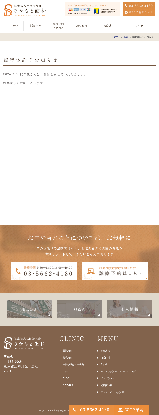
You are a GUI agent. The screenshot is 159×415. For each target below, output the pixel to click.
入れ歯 (104, 364)
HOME (14, 25)
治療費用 (108, 25)
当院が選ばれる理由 (73, 364)
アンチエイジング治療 (112, 392)
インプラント (108, 378)
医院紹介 (67, 350)
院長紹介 (67, 357)
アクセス (67, 371)
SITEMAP (68, 385)
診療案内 (105, 350)
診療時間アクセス (58, 26)
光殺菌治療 (106, 385)
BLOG (66, 378)
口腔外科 (105, 357)
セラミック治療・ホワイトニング (118, 371)
